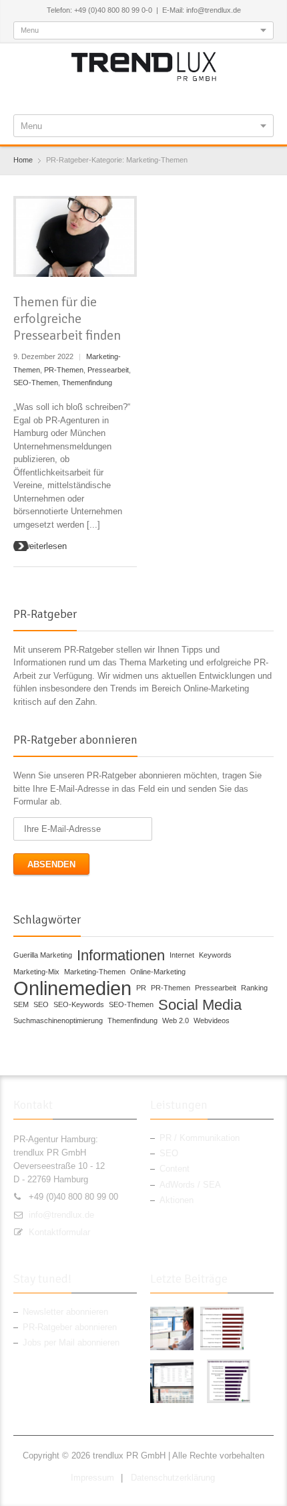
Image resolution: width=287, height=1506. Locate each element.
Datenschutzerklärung (173, 1478)
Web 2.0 (175, 1020)
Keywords (215, 955)
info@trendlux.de (61, 1215)
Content (175, 1169)
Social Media (200, 1005)
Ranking (254, 988)
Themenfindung (87, 383)
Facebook (101, 96)
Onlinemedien (72, 988)
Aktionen (177, 1200)
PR (141, 988)
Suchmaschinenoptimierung (58, 1020)
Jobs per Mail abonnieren (71, 1342)
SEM (21, 1004)
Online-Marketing (158, 972)
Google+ (145, 96)
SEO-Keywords (78, 1004)
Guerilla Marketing (42, 955)
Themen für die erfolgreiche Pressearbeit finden (67, 319)
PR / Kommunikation (200, 1138)
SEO (41, 1004)
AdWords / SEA (190, 1185)
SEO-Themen (35, 383)
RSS (168, 96)
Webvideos (212, 1020)
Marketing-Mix (36, 972)
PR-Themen (63, 370)
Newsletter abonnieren (65, 1312)
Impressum (92, 1478)
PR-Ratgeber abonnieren (70, 1327)
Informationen (121, 955)
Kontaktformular (59, 1232)
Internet (182, 955)
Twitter (123, 96)
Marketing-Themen (94, 972)
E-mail (190, 96)
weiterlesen (45, 546)
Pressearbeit (108, 370)
